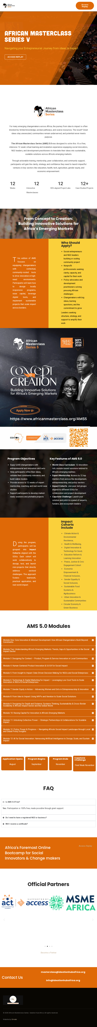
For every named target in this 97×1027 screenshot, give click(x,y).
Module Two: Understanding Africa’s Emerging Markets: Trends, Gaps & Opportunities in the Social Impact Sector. (46, 650)
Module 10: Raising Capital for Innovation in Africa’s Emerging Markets (34, 713)
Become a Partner (48, 952)
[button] (48, 641)
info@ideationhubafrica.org (63, 980)
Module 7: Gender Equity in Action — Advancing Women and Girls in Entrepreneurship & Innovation (46, 689)
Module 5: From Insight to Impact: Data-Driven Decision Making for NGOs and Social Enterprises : (46, 673)
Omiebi (14, 1019)
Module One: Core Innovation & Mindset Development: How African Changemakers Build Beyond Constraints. (45, 641)
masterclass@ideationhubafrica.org (63, 972)
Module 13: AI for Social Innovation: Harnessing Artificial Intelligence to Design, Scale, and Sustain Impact (46, 739)
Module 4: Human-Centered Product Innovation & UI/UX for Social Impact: (35, 665)
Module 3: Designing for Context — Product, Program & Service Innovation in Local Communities (45, 658)
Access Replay (85, 846)
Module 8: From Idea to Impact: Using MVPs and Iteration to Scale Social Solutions (39, 696)
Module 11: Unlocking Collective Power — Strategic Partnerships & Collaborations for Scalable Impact (44, 721)
